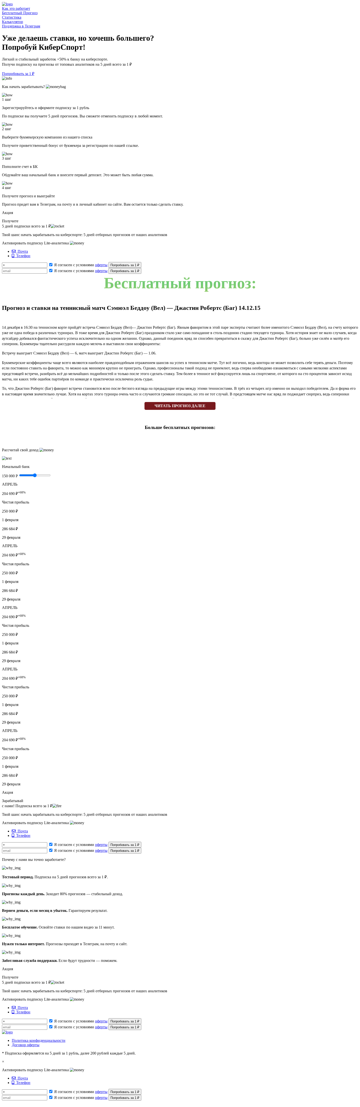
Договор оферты (25, 1045)
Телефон (22, 256)
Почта (22, 251)
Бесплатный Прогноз (19, 13)
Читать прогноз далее (180, 406)
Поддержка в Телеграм (21, 26)
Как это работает (16, 8)
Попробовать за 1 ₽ (18, 74)
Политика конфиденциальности (38, 1040)
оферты (101, 265)
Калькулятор (12, 22)
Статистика (11, 17)
